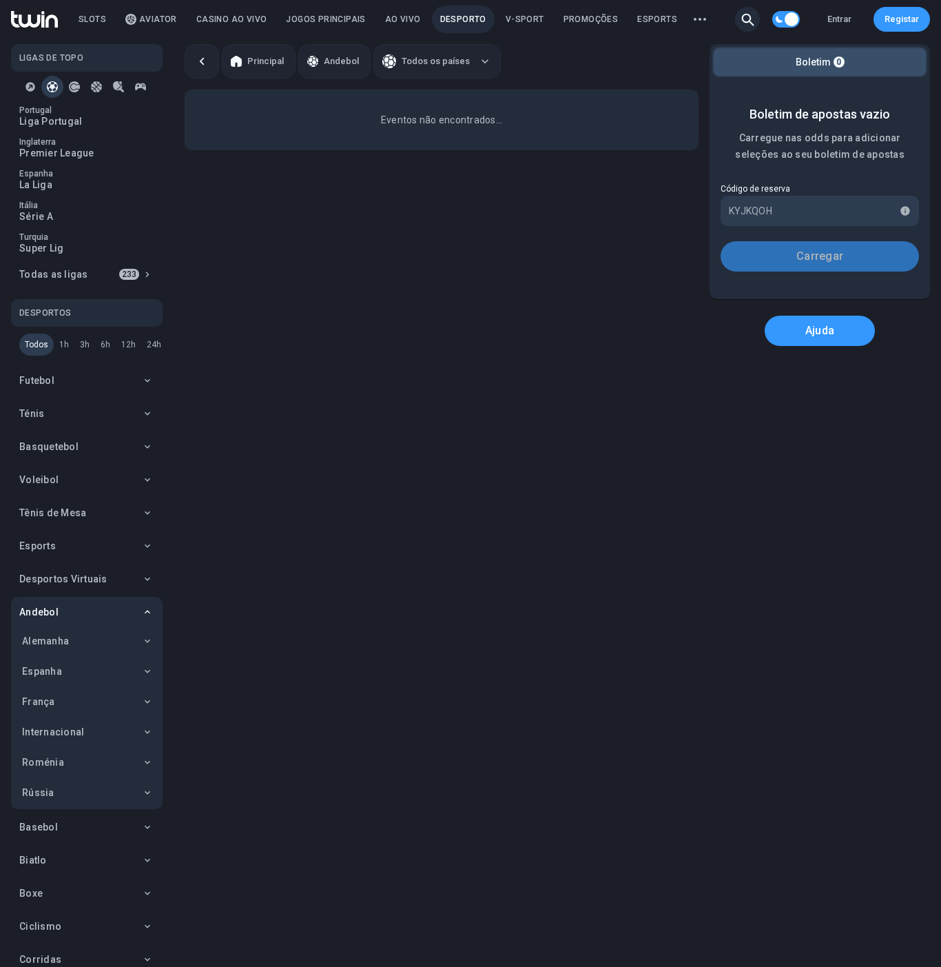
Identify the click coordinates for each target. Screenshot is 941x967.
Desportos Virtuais (63, 578)
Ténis (31, 413)
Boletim (819, 62)
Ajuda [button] (819, 330)
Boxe (31, 893)
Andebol (39, 612)
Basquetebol (49, 446)
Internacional (53, 731)
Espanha (42, 671)
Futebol (36, 380)
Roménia (43, 762)
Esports (37, 545)
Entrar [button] (839, 19)
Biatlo (33, 860)
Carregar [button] (819, 256)
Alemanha (45, 641)
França (38, 701)
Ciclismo (40, 926)
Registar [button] (902, 19)
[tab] (30, 87)
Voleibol (39, 479)
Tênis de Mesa (52, 512)
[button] (747, 19)
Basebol (38, 827)
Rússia (38, 792)
